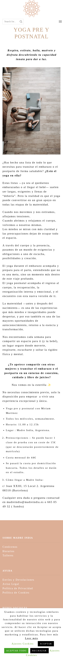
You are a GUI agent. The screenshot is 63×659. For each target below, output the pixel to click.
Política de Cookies (16, 592)
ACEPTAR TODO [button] (16, 650)
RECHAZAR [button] (39, 650)
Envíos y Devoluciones (18, 579)
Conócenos (10, 546)
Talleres (8, 555)
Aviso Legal (11, 584)
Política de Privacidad (18, 588)
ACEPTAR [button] (46, 643)
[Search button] (21, 21)
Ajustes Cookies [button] (23, 643)
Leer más (31, 638)
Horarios (8, 551)
